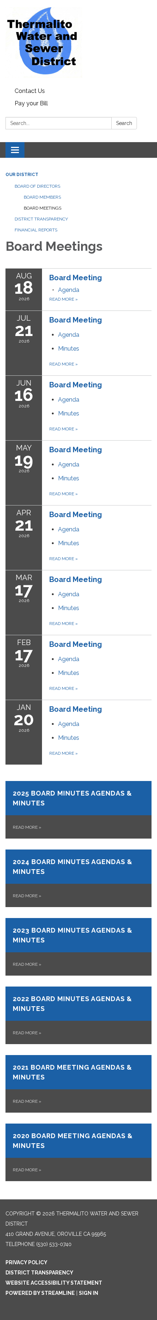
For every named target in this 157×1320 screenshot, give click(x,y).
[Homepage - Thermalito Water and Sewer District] (78, 42)
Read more (63, 299)
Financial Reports (36, 230)
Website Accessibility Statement (53, 1283)
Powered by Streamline (40, 1293)
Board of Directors (37, 186)
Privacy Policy (26, 1262)
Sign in (88, 1293)
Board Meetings (42, 208)
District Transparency (41, 219)
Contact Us (30, 90)
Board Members (42, 197)
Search (124, 123)
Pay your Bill (31, 103)
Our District (21, 174)
